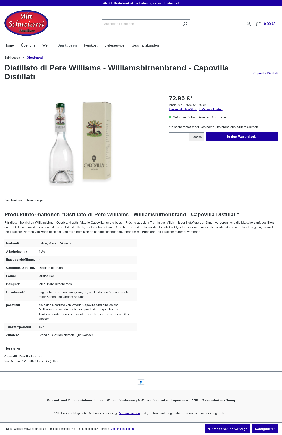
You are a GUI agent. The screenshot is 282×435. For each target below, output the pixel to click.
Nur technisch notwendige (227, 429)
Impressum (179, 400)
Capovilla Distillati (265, 73)
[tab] (14, 200)
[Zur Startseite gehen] (26, 23)
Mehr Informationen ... (123, 428)
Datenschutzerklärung (218, 400)
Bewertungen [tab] (35, 200)
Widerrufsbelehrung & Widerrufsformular (137, 400)
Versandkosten (129, 413)
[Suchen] (185, 23)
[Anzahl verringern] (173, 136)
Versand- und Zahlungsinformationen (75, 400)
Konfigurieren (265, 429)
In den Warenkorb (241, 137)
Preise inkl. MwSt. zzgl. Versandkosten (196, 109)
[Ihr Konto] (249, 24)
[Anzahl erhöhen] (184, 136)
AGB (194, 400)
